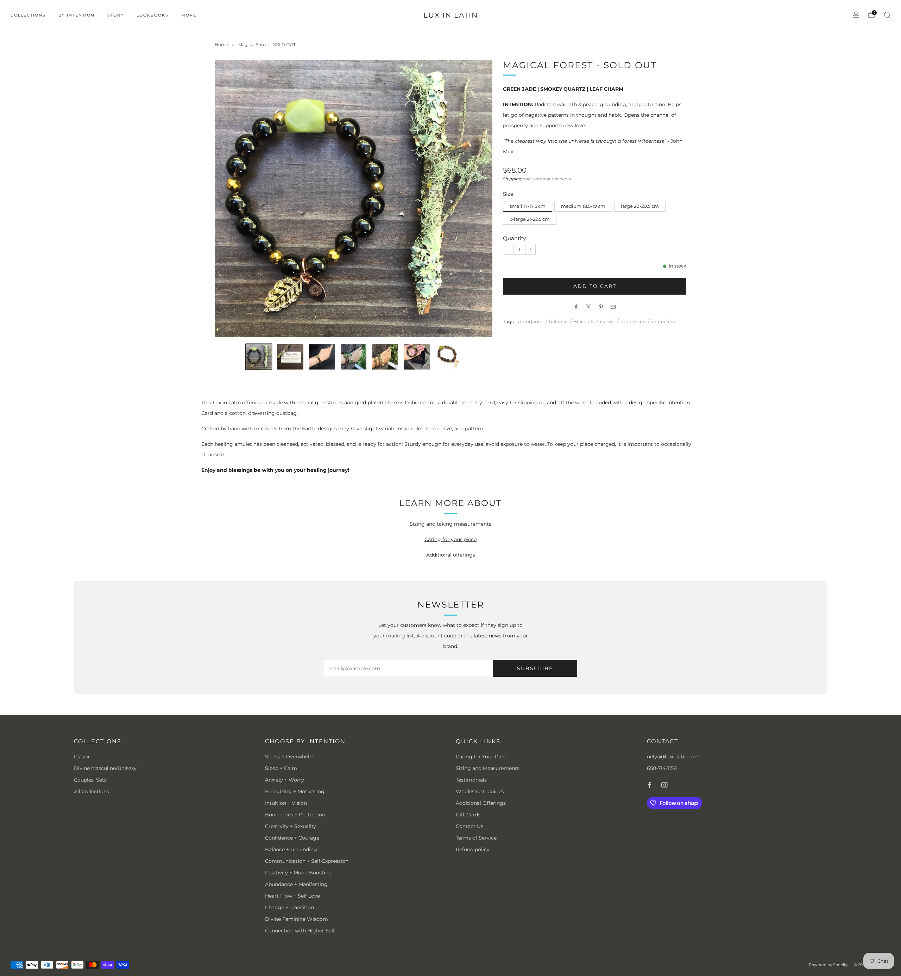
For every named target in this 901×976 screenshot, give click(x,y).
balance (558, 321)
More (188, 15)
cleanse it (213, 454)
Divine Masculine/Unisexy (105, 768)
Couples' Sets (90, 780)
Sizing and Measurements (487, 768)
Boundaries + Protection (295, 814)
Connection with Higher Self (300, 930)
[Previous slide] (228, 198)
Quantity (514, 238)
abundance (530, 321)
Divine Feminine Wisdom (296, 919)
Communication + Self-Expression (306, 861)
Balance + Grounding (291, 849)
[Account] (855, 14)
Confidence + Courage (292, 838)
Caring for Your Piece (482, 756)
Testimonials (471, 780)
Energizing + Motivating (295, 791)
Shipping (512, 178)
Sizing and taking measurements (450, 524)
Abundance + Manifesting (296, 884)
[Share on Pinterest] (601, 306)
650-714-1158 (662, 768)
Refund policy (473, 849)
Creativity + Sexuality (290, 826)
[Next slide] (478, 198)
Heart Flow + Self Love (292, 896)
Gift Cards (468, 814)
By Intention (76, 15)
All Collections (91, 791)
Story (115, 15)
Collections (28, 15)
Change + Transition (289, 907)
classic (607, 321)
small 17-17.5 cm (528, 206)
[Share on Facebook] (576, 306)
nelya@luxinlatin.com (673, 756)
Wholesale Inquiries (480, 791)
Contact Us (469, 826)
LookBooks (153, 15)
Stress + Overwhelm (290, 756)
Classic (82, 756)
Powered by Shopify (828, 964)
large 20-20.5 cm (640, 206)
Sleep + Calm (281, 768)
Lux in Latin (450, 15)
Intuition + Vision (286, 803)
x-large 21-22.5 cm (530, 219)
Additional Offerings (481, 803)
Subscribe (535, 668)
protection (663, 321)
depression (633, 321)
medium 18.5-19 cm (583, 206)
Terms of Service (476, 838)
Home (221, 44)
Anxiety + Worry (284, 780)
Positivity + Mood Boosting (298, 872)
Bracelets (583, 321)
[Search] (886, 14)
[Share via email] (613, 306)
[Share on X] (588, 306)
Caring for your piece (450, 539)
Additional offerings (450, 555)
